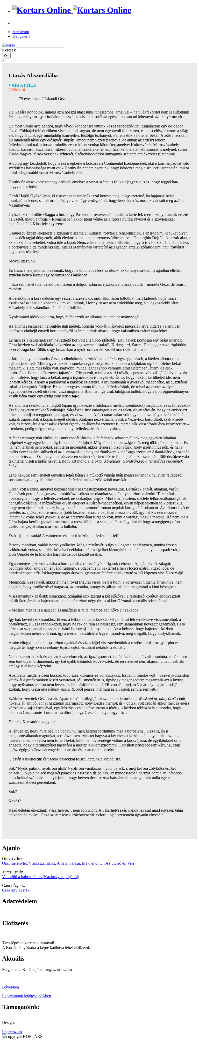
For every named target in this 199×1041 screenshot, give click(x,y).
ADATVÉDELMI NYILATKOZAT (32, 912)
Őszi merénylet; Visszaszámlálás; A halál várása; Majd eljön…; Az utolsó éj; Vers (68, 863)
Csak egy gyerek (16, 890)
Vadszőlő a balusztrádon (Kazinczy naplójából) (40, 876)
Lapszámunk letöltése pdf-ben (26, 996)
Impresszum (12, 1032)
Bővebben (10, 987)
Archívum (20, 31)
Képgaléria (21, 36)
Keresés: (9, 50)
